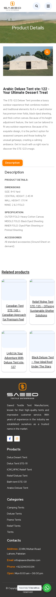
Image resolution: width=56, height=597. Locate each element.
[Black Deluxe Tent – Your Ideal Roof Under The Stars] (42, 340)
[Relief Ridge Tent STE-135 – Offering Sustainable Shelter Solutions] (42, 286)
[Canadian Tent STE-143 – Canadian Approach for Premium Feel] (14, 288)
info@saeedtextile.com (27, 560)
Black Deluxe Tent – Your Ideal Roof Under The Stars (42, 362)
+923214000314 (25, 566)
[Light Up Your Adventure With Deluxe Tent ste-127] (14, 338)
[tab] (12, 163)
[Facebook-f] (10, 438)
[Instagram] (17, 438)
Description (12, 162)
